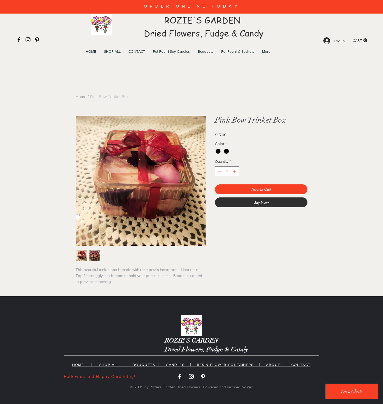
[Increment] (235, 171)
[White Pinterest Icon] (203, 376)
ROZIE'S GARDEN (203, 20)
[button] (360, 40)
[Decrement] (219, 171)
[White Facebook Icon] (179, 376)
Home (81, 96)
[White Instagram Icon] (191, 376)
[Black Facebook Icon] (19, 40)
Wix (250, 387)
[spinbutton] (227, 171)
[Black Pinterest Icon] (37, 40)
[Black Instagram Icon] (28, 40)
